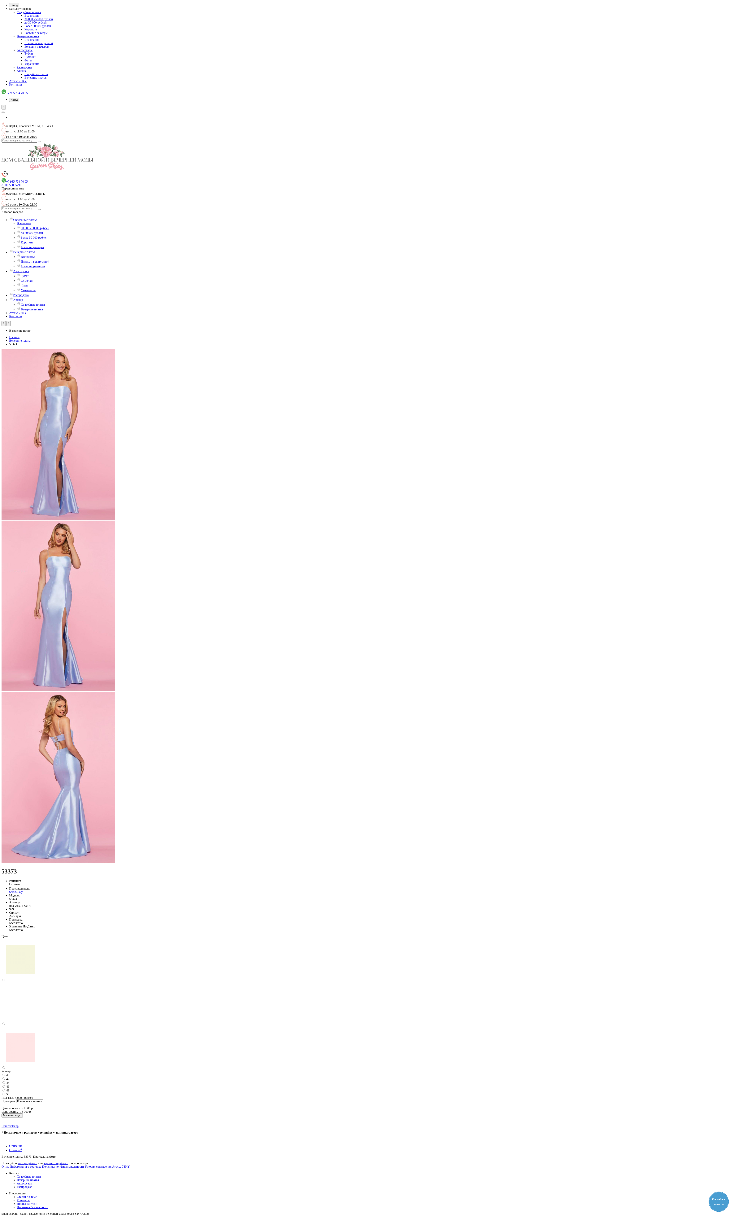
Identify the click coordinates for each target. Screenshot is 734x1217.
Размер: (6, 1071)
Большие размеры (36, 32)
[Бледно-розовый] (20, 1067)
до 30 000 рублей (35, 22)
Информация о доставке (25, 1166)
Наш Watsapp (10, 1126)
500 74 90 (11, 185)
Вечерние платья (28, 36)
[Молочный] (20, 980)
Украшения (31, 63)
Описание (15, 1146)
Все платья (31, 15)
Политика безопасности (32, 1207)
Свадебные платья (29, 12)
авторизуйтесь (27, 1163)
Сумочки (30, 57)
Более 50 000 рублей (37, 26)
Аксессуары (24, 50)
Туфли (28, 53)
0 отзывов (14, 884)
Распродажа (24, 67)
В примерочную (12, 1115)
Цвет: (5, 936)
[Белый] (20, 1024)
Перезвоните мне (13, 188)
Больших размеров (36, 46)
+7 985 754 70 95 (17, 93)
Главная (14, 337)
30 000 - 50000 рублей (38, 19)
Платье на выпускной (38, 43)
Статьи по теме (27, 1196)
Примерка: (8, 1101)
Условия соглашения (98, 1166)
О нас (5, 1166)
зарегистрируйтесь (56, 1163)
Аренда (22, 70)
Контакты (15, 84)
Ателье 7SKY (18, 81)
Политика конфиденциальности (63, 1166)
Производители (27, 1203)
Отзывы (15, 1150)
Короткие (30, 29)
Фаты (28, 60)
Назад (14, 5)
